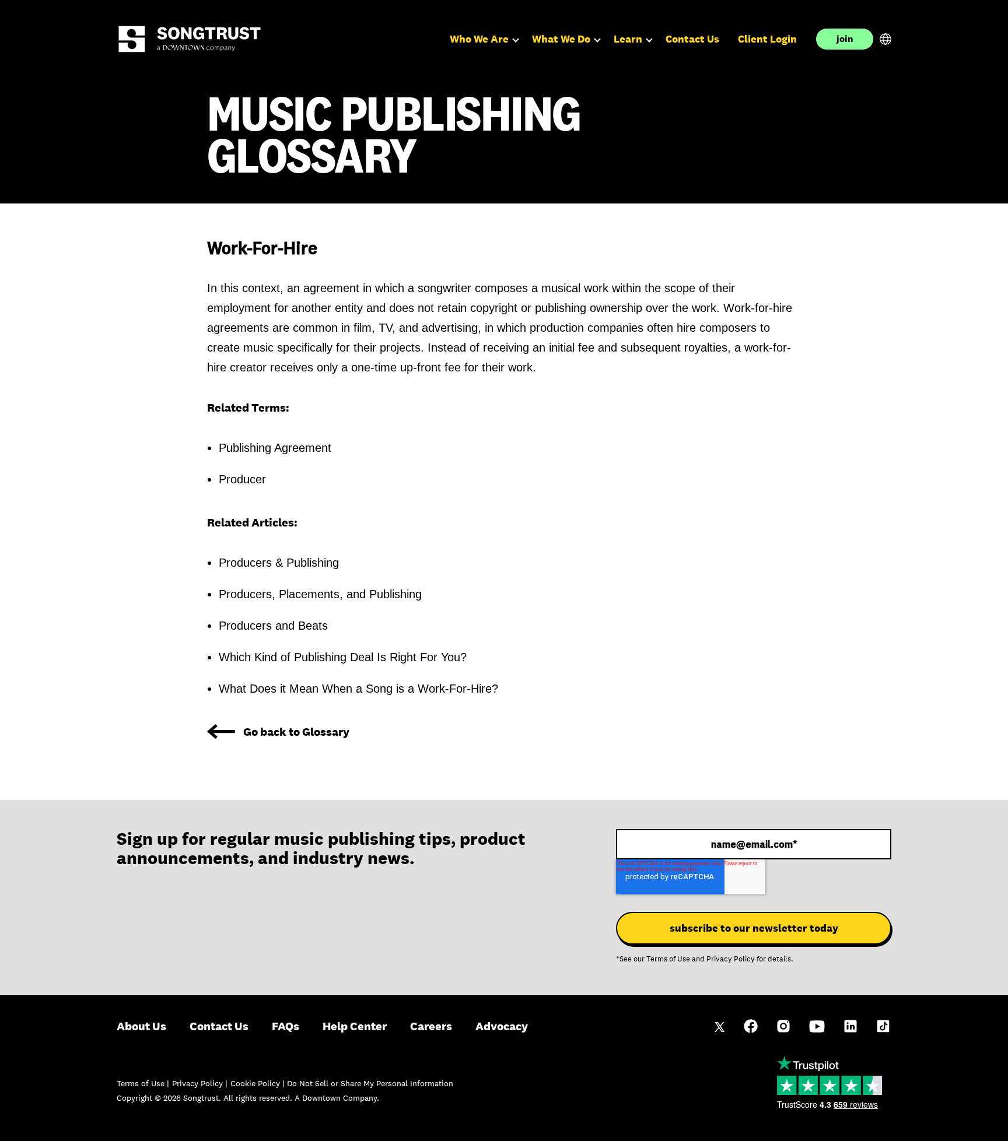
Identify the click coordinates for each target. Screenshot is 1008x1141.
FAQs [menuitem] (285, 1026)
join (844, 39)
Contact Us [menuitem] (692, 39)
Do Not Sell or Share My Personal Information (370, 1083)
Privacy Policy (730, 959)
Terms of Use (668, 959)
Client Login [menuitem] (767, 39)
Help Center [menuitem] (355, 1026)
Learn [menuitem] (628, 39)
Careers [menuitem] (431, 1026)
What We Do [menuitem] (561, 39)
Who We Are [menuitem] (479, 39)
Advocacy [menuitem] (501, 1026)
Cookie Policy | (258, 1083)
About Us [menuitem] (141, 1026)
